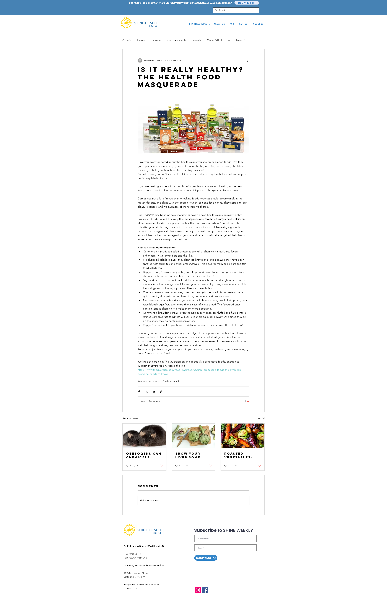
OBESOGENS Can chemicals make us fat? (143, 455)
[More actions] (247, 60)
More (239, 40)
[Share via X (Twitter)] (146, 391)
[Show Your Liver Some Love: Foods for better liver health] (193, 436)
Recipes (141, 40)
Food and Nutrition (172, 381)
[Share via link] (161, 391)
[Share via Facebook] (139, 391)
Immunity (196, 40)
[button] (260, 40)
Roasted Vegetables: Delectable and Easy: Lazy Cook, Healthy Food (242, 455)
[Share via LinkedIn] (153, 391)
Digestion (156, 40)
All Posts (126, 40)
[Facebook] (205, 590)
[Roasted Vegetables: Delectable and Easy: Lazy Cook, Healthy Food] (242, 436)
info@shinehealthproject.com (141, 584)
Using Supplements (176, 40)
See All (261, 417)
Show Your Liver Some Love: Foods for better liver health (190, 455)
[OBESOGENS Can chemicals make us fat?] (144, 436)
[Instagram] (198, 590)
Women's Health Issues (218, 40)
